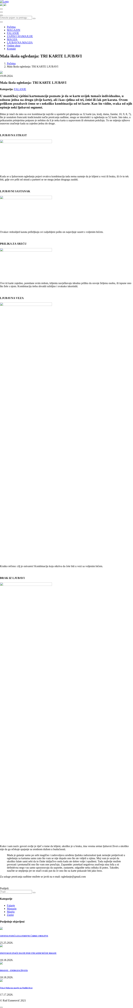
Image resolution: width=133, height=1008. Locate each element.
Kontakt (11, 48)
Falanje (11, 905)
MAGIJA (12, 39)
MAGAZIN (13, 30)
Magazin (11, 908)
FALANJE (13, 33)
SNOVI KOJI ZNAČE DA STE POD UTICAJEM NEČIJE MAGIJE (28, 953)
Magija (11, 911)
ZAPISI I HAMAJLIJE (20, 36)
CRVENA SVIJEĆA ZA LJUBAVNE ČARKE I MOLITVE (24, 936)
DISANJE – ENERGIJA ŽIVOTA (14, 970)
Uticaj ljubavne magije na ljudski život (16, 988)
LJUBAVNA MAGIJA (20, 42)
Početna (11, 26)
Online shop (13, 45)
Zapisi (10, 914)
